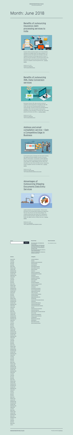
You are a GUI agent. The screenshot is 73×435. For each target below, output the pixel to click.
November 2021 (13, 317)
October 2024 (12, 291)
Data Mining (33, 275)
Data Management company (36, 273)
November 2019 (13, 350)
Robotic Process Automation (36, 315)
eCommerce (33, 286)
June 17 (11, 424)
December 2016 (13, 401)
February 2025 (13, 285)
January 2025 (12, 286)
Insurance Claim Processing (36, 294)
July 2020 (12, 339)
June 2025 (12, 279)
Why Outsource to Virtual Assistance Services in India (37, 248)
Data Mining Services (35, 276)
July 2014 (12, 418)
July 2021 (12, 321)
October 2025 (12, 273)
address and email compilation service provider (33, 171)
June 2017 (12, 392)
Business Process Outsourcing (36, 262)
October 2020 (12, 334)
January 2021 (12, 330)
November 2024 (13, 289)
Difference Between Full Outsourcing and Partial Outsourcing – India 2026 (37, 246)
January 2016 (12, 413)
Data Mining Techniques (35, 278)
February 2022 (13, 312)
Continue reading (42, 111)
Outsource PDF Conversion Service (37, 299)
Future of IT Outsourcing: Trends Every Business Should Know (38, 252)
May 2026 (12, 263)
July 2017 (12, 391)
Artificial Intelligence (35, 259)
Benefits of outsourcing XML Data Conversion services (35, 80)
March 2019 (12, 362)
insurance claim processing (30, 67)
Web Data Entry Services (35, 318)
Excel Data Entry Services (35, 288)
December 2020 (13, 331)
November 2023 (13, 301)
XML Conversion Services (35, 323)
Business (32, 260)
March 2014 (12, 423)
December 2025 (13, 270)
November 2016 (13, 402)
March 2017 (12, 397)
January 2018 (12, 382)
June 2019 (12, 357)
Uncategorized (34, 317)
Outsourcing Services (35, 310)
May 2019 (12, 359)
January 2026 (12, 269)
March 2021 (12, 327)
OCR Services (33, 298)
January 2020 (12, 347)
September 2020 (13, 336)
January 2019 (12, 365)
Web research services (35, 321)
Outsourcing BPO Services (36, 302)
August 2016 (12, 407)
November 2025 (13, 272)
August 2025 (12, 276)
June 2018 (12, 375)
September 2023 (13, 304)
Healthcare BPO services (35, 291)
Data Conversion (34, 269)
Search (11, 240)
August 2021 (12, 320)
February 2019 (12, 363)
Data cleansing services (35, 266)
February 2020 (13, 346)
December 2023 (13, 299)
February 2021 (12, 328)
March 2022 (12, 311)
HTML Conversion (34, 292)
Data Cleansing (34, 265)
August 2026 (12, 259)
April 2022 (12, 310)
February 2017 (12, 398)
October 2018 (12, 369)
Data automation (34, 263)
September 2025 (13, 275)
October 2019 (12, 352)
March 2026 (12, 266)
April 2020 (12, 343)
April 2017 (12, 395)
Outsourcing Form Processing (36, 308)
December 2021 (13, 315)
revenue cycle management (36, 314)
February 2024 (13, 298)
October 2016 (12, 404)
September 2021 (13, 318)
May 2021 (12, 324)
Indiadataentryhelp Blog (36, 3)
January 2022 (12, 314)
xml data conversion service (30, 117)
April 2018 (12, 378)
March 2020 (12, 344)
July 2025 (12, 278)
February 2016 (12, 411)
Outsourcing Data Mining (35, 304)
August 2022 (12, 307)
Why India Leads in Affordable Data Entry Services (37, 243)
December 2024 (13, 288)
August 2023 (12, 305)
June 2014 (12, 420)
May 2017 (12, 394)
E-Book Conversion (34, 285)
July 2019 (12, 356)
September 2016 (13, 405)
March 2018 (12, 379)
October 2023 (12, 302)
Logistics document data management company (34, 224)
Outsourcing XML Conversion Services (38, 311)
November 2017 (13, 385)
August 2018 (12, 372)
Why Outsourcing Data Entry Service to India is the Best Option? (38, 250)
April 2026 (12, 265)
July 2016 (12, 408)
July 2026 (12, 260)
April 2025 (12, 282)
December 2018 (13, 366)
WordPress (60, 430)
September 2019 (13, 353)
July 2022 (12, 308)
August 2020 (12, 337)
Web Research (33, 320)
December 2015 (13, 414)
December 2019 (13, 349)
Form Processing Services (35, 289)
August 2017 (12, 389)
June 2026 (12, 262)
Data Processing (31, 170)
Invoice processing (34, 295)
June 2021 (12, 323)
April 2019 (12, 360)
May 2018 (12, 376)
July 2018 (12, 373)
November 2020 (13, 333)
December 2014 (13, 417)
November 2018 (13, 368)
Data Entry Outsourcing (35, 272)
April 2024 (12, 295)
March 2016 (12, 410)
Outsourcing (31, 66)
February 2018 (12, 381)
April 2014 (12, 421)
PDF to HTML (33, 312)
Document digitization (35, 282)
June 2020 (12, 340)
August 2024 (12, 292)
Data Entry (33, 270)
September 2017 (13, 388)
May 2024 (12, 294)
